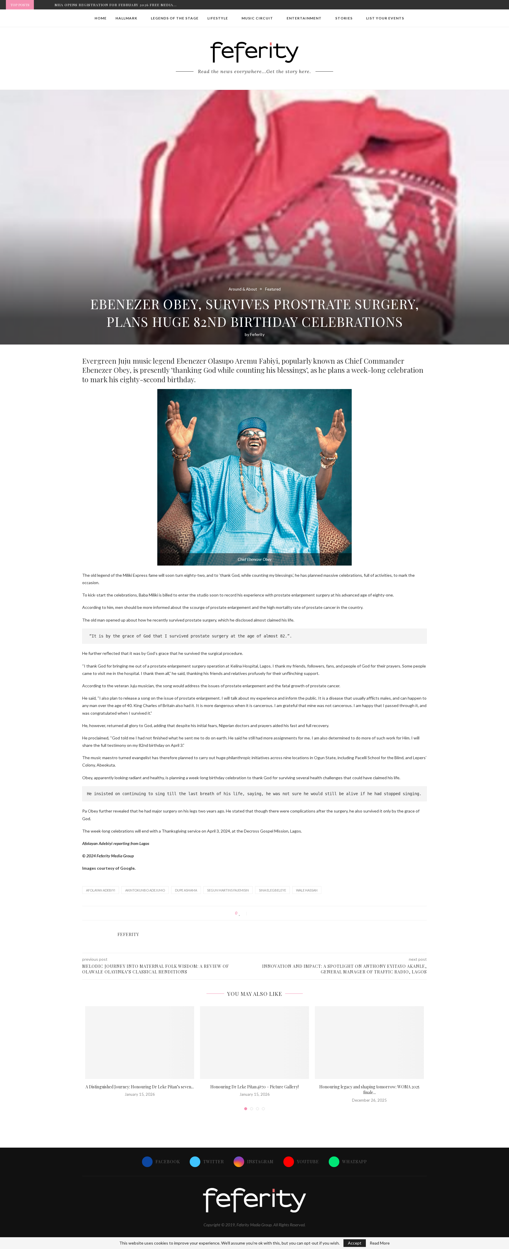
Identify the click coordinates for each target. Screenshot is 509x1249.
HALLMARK (126, 18)
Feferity (257, 334)
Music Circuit (257, 18)
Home (101, 18)
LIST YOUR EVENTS (385, 18)
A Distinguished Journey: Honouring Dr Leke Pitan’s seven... (139, 1087)
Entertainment (304, 18)
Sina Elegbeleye (272, 890)
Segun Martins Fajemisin (228, 890)
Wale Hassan (307, 890)
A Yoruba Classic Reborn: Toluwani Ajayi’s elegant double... (121, 4)
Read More (380, 1243)
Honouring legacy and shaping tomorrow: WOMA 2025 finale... (369, 1089)
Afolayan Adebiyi (100, 890)
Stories (344, 18)
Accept (354, 1242)
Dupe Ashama (186, 890)
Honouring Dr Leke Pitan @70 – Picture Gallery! (254, 1087)
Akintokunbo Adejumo (145, 890)
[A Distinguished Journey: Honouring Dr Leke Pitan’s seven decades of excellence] (139, 1042)
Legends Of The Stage (175, 18)
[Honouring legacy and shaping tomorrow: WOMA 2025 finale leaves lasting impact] (369, 1042)
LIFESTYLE (217, 18)
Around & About (243, 289)
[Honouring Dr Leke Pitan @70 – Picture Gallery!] (254, 1042)
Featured (273, 289)
